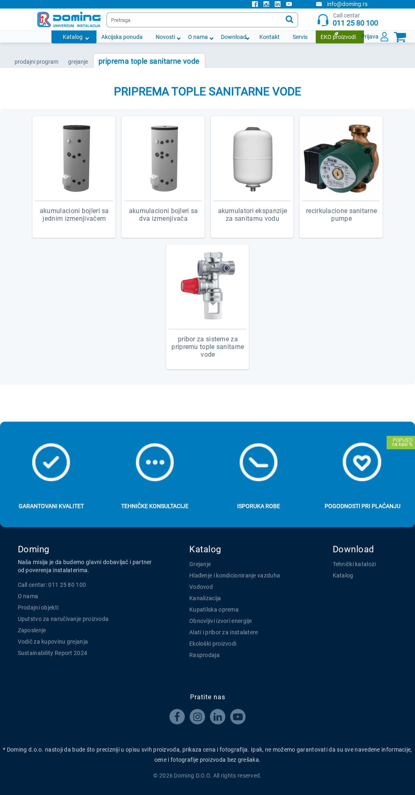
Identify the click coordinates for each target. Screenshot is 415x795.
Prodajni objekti (38, 607)
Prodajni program (36, 61)
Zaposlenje (32, 630)
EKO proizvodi (338, 37)
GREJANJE (78, 61)
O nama (198, 37)
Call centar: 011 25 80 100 (52, 585)
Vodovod (201, 587)
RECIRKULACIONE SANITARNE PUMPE (341, 214)
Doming (33, 549)
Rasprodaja (204, 655)
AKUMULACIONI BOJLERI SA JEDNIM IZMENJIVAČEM (74, 214)
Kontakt (269, 37)
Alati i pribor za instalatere (223, 632)
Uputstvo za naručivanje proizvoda (63, 619)
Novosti (165, 37)
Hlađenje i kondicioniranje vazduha (234, 575)
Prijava (370, 36)
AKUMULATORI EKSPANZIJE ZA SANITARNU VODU (252, 214)
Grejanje (200, 564)
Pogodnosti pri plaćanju (362, 506)
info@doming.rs (347, 4)
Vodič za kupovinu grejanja (53, 641)
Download (233, 37)
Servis (300, 37)
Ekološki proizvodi (212, 643)
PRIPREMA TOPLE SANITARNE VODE (149, 61)
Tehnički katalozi (354, 564)
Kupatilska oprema (214, 609)
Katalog (73, 37)
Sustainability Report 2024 (53, 653)
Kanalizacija (205, 598)
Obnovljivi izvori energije (220, 621)
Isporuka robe (258, 506)
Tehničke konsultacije (154, 506)
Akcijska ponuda (122, 37)
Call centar (355, 19)
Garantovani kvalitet (51, 506)
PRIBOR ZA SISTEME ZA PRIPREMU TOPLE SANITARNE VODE (207, 346)
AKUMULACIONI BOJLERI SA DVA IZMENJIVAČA (163, 214)
